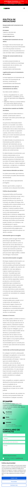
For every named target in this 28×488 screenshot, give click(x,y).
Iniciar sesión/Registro (10, 4)
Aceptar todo (14, 478)
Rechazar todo (14, 485)
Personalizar (14, 481)
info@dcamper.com (8, 36)
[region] (14, 474)
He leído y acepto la (13, 459)
